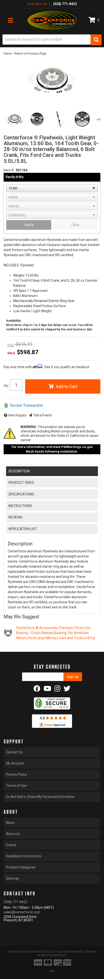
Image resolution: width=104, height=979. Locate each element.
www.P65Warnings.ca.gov (73, 447)
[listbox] (52, 188)
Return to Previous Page (30, 53)
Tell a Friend (42, 415)
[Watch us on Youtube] (47, 690)
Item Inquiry (17, 415)
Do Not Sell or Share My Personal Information (40, 797)
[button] (52, 39)
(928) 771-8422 (15, 902)
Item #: (9, 170)
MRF (52, 971)
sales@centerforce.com (22, 912)
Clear (75, 225)
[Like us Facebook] (37, 690)
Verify (28, 225)
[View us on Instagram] (57, 690)
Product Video (21, 483)
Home (8, 53)
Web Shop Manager (53, 955)
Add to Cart (66, 386)
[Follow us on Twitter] (67, 690)
